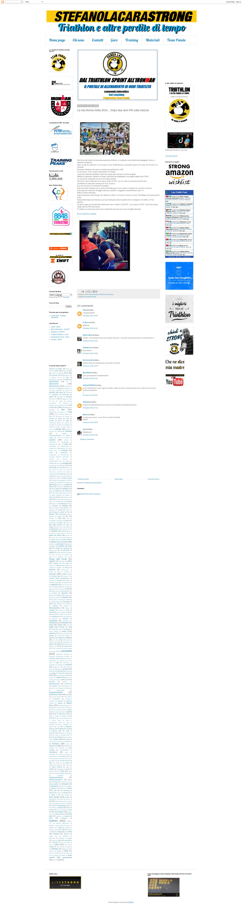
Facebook (55, 505)
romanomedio (53, 741)
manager (67, 595)
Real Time (179, 257)
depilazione (60, 482)
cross (68, 474)
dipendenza (59, 484)
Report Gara (104, 294)
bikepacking (52, 412)
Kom (63, 584)
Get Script (171, 257)
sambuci (51, 748)
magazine (64, 593)
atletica (51, 396)
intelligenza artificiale (55, 567)
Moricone (55, 618)
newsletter (66, 629)
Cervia (59, 431)
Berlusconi (63, 405)
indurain (51, 565)
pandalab (67, 651)
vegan (60, 840)
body (55, 414)
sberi (66, 752)
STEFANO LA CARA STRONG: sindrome (178, 198)
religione (60, 703)
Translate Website (171, 156)
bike (63, 410)
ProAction (69, 688)
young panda (59, 853)
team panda (54, 797)
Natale (51, 627)
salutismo (67, 745)
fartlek (51, 508)
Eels (70, 493)
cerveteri (51, 431)
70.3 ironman (53, 375)
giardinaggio (60, 544)
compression (52, 455)
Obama (68, 633)
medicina (55, 606)
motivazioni (65, 623)
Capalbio (67, 424)
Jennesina (52, 582)
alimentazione (54, 381)
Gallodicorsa (87, 348)
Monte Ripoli (59, 614)
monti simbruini (67, 616)
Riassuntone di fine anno (56, 707)
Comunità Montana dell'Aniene (59, 457)
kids (71, 582)
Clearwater (52, 444)
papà (57, 662)
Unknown (86, 402)
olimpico (69, 638)
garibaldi (54, 531)
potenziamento (54, 684)
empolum (58, 499)
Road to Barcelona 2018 (61, 714)
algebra (67, 379)
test (50, 801)
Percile (68, 667)
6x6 (60, 373)
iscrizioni (51, 580)
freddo (51, 527)
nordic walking (53, 631)
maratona (65, 597)
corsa (51, 467)
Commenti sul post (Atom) (92, 483)
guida (51, 552)
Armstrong (65, 394)
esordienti (69, 501)
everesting (61, 503)
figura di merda (59, 512)
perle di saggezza (54, 669)
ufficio (70, 829)
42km (70, 371)
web (63, 846)
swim (70, 788)
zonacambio (67, 857)
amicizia (52, 392)
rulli (66, 741)
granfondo (66, 550)
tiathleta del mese (60, 803)
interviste (52, 570)
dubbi (50, 491)
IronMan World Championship (59, 578)
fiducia (68, 510)
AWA (53, 399)
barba (61, 401)
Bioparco (62, 412)
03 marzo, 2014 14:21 (90, 378)
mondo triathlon (61, 612)
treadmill (66, 816)
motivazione (53, 623)
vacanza (56, 834)
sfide (50, 763)
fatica (56, 508)
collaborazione (64, 446)
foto (50, 525)
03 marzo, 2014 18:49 (90, 422)
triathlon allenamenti (62, 823)
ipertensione (65, 569)
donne (51, 488)
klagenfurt (54, 584)
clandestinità (65, 442)
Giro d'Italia (56, 548)
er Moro (85, 322)
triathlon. (51, 827)
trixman (67, 827)
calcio (60, 420)
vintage (51, 846)
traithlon (58, 816)
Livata (56, 591)
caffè (67, 418)
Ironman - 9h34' (56, 339)
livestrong (64, 591)
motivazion (66, 620)
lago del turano (53, 589)
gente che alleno (55, 535)
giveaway (66, 548)
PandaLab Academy (62, 654)
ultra (52, 831)
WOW (66, 851)
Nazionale (61, 627)
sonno (67, 769)
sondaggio (60, 769)
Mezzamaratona (94, 294)
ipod (58, 571)
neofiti (70, 627)
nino (84, 429)
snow (70, 765)
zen (50, 855)
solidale (51, 769)
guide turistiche (61, 552)
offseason (52, 637)
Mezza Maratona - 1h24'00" (60, 329)
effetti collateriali (57, 495)
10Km (60, 369)
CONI (67, 461)
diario (68, 482)
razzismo (69, 696)
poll (69, 679)
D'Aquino (51, 478)
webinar (69, 846)
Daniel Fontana (67, 478)
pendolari (68, 665)
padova (51, 644)
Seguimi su (56, 248)
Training (131, 40)
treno (51, 818)
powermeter (68, 684)
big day (65, 407)
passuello (52, 664)
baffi (70, 399)
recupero (60, 701)
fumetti (68, 527)
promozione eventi (55, 694)
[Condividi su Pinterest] (96, 291)
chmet (59, 437)
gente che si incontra (59, 542)
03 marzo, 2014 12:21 (90, 341)
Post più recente (83, 479)
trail (53, 812)
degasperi (62, 480)
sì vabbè (66, 763)
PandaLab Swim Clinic (56, 658)
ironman (52, 574)
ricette (53, 709)
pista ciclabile (60, 675)
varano (70, 838)
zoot (54, 860)
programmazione (56, 692)
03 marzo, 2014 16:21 (90, 395)
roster (61, 741)
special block (53, 771)
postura (65, 681)
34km (64, 371)
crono (51, 474)
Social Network (57, 767)
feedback (52, 510)
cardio (58, 427)
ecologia (67, 491)
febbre (68, 508)
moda (67, 610)
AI (61, 377)
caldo (67, 420)
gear (70, 531)
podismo (59, 677)
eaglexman (58, 491)
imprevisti (62, 561)
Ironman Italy (56, 576)
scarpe (68, 754)
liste (50, 591)
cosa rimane (60, 467)
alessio (60, 379)
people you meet (58, 667)
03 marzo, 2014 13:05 (90, 353)
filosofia (51, 514)
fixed (59, 518)
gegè (52, 533)
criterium (59, 472)
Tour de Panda (61, 809)
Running (110, 294)
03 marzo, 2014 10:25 (90, 316)
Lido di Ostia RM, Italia (89, 296)
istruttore (59, 580)
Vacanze (66, 834)
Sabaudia (52, 745)
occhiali (59, 635)
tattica (58, 792)
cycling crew (59, 476)
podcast (51, 677)
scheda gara (53, 756)
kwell (50, 587)
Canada (67, 422)
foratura (67, 520)
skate (58, 765)
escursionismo (59, 501)
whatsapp (54, 849)
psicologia (69, 694)
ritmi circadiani (55, 712)
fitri (67, 516)
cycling (51, 476)
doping (58, 488)
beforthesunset (53, 405)
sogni (67, 767)
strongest (65, 784)
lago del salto (66, 587)
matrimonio (60, 603)
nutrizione (52, 633)
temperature (52, 799)
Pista (51, 675)
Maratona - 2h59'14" (58, 332)
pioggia (53, 673)
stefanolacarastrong (56, 777)
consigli (65, 463)
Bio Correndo (87, 360)
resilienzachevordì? (64, 705)
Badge (65, 399)
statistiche (60, 775)
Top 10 (60, 807)
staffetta (69, 773)
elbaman (58, 497)
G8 (71, 529)
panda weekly (55, 651)
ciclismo (52, 440)
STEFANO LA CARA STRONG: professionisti (177, 235)
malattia (51, 595)
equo (50, 501)
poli (58, 679)
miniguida (52, 610)
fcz (62, 508)
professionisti (60, 690)
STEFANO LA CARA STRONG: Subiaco (177, 212)
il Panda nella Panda (60, 558)
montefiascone (55, 616)
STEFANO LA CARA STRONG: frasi (178, 223)
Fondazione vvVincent (55, 520)
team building (65, 795)
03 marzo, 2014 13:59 (90, 366)
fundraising (52, 529)
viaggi (68, 842)
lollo (71, 591)
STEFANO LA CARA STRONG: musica (179, 218)
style (62, 786)
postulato (52, 681)
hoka (59, 554)
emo (50, 499)
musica (59, 625)
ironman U (66, 576)
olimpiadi (60, 637)
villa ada (67, 844)
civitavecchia (52, 442)
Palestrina (67, 644)
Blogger (130, 902)
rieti (59, 709)
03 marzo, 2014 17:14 (90, 408)
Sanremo (61, 748)
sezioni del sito (64, 760)
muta (68, 625)
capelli (51, 427)
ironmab (66, 571)
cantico (59, 424)
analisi (61, 392)
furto (66, 529)
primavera (52, 688)
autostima (69, 396)
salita (59, 746)
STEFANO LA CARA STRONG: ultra (178, 247)
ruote (67, 743)
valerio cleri (53, 836)
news (59, 629)
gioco (53, 546)
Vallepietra (52, 838)
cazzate (58, 429)
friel (57, 527)
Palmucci (51, 646)
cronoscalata (59, 474)
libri (67, 589)
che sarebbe (61, 433)
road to (69, 712)
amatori (67, 390)
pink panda (68, 671)
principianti (60, 688)
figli (50, 512)
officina (67, 635)
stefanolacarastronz (56, 780)
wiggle (64, 849)
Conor (58, 463)
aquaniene (55, 394)
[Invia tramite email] (86, 291)
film (68, 512)
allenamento (54, 386)
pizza (68, 675)
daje (58, 478)
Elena (85, 310)
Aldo (67, 377)
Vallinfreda (61, 838)
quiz (53, 696)
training (60, 812)
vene (61, 842)
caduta (60, 418)
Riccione (69, 707)
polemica (51, 679)
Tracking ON (186, 257)
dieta (51, 484)
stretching (55, 782)
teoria (67, 799)
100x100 (51, 369)
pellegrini (60, 664)
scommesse (63, 756)
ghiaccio (51, 544)
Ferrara (60, 510)
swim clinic (56, 790)
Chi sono (78, 40)
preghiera (55, 686)
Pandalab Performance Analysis (59, 656)
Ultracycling (61, 831)
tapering (51, 792)
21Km (86, 294)
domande (66, 486)
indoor (69, 561)
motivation (65, 618)
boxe (50, 416)
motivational (53, 621)
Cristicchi (51, 472)
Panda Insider (56, 648)
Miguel (67, 608)
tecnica (67, 797)
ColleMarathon (61, 448)
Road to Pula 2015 (55, 737)
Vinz (58, 846)
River (63, 712)
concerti (51, 459)
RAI (63, 696)
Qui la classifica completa (86, 214)
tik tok (70, 803)
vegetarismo (68, 840)
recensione (56, 699)
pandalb (67, 658)
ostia (58, 642)
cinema (66, 440)
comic (51, 452)
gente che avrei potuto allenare (61, 539)
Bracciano (59, 416)
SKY (64, 765)
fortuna (61, 522)
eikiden (67, 495)
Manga (51, 597)
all (67, 381)
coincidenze (52, 446)
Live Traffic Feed (179, 192)
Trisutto (59, 827)
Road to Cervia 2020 (61, 718)
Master (85, 415)
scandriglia (52, 754)
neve (53, 629)
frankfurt (59, 525)
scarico (60, 754)
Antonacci (69, 392)
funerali (60, 529)
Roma (56, 739)
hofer (53, 554)
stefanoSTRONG (89, 385)
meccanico (69, 603)
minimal (60, 610)
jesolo (59, 582)
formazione (52, 522)
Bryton (67, 416)
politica (63, 679)
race (58, 696)
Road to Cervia (54, 716)
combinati (64, 450)
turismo (51, 829)
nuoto (64, 631)
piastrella (60, 671)
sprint (62, 773)
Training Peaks (59, 814)
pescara (65, 669)
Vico (50, 844)
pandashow (52, 660)
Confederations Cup (55, 461)
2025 (50, 371)
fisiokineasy (63, 514)
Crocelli (67, 472)
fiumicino (51, 518)
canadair (51, 424)
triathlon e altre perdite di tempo (59, 825)
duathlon (66, 489)
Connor (51, 463)
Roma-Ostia (66, 739)
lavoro (62, 589)
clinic (59, 444)
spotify (56, 773)
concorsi (64, 459)
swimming (66, 790)
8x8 (61, 375)
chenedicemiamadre (55, 435)
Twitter (64, 829)
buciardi (51, 418)
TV (57, 829)
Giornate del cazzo (65, 546)
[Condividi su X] (91, 291)
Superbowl (62, 788)
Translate (66, 297)
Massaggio (66, 601)
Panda (59, 646)
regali (67, 701)
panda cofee (68, 646)
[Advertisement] (118, 459)
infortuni (58, 565)
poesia (68, 677)
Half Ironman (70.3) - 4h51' (60, 337)
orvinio (60, 640)
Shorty (58, 763)
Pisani (60, 673)
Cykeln (68, 476)
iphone (51, 571)
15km (67, 369)
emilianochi (67, 497)
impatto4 (52, 561)
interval (67, 567)
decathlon (54, 480)
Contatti (97, 40)
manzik (58, 597)
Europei (53, 503)
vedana (53, 840)
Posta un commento (87, 439)
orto (54, 640)
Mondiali (51, 612)
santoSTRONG (64, 750)
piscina (67, 673)
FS (62, 527)
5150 (53, 373)
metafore (66, 606)
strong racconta (65, 782)
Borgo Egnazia (64, 414)
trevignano (64, 818)
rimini (63, 709)
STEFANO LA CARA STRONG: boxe (178, 241)
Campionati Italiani (55, 422)
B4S (58, 399)
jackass (67, 580)
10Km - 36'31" (56, 327)
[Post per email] (82, 291)
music (51, 625)
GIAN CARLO (87, 335)
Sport (62, 771)
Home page (57, 40)
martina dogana (55, 601)
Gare (114, 40)
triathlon (53, 820)
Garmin (64, 531)
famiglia (65, 506)
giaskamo (69, 544)
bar (53, 401)
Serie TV (54, 760)
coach (66, 444)
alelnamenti (52, 379)
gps (58, 550)
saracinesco (53, 752)
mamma (58, 595)
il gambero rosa (61, 557)
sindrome (51, 765)
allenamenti (53, 384)
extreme (69, 503)
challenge (68, 431)
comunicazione (64, 455)
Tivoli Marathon (61, 805)
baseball (65, 403)
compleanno (63, 452)
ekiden (51, 497)
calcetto (51, 420)
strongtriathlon (53, 786)
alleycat (60, 388)
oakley (61, 633)
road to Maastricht (60, 728)
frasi (67, 525)
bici (55, 407)
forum (68, 522)
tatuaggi (65, 792)
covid (67, 469)
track (70, 809)
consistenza (52, 465)
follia (68, 518)
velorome (54, 842)
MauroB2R (86, 373)
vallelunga (65, 836)
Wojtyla (59, 851)
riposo (70, 709)
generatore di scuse (63, 533)
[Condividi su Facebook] (94, 291)
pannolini (62, 660)
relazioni (51, 703)
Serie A (70, 758)
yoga (50, 853)
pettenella (52, 671)
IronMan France (67, 574)
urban (70, 832)
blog (70, 412)
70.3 (66, 373)
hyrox (50, 557)
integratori (67, 565)
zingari (56, 855)
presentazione (65, 686)
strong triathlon (54, 784)
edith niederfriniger (60, 493)
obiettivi (51, 635)
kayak (65, 582)
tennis (61, 799)
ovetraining (66, 642)
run (71, 741)
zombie (63, 855)
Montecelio (69, 614)
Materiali (152, 40)
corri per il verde (64, 465)
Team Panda (176, 40)
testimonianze (59, 801)
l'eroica (57, 587)
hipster (70, 552)
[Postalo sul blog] (89, 291)
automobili (60, 396)
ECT (50, 493)
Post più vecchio (153, 479)
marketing (69, 599)
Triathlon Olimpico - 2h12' (60, 334)
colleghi (51, 448)
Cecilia (68, 429)
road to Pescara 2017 (62, 735)
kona (68, 584)
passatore (66, 662)
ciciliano (67, 437)
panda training (67, 648)
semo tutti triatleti (60, 758)
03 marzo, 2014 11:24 (90, 328)
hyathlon (66, 554)
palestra (58, 644)
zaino (68, 853)
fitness (60, 516)
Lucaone (54, 593)
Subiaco (53, 788)
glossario (51, 550)
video (57, 844)
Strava (70, 779)
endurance (67, 499)
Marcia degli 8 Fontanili (56, 599)
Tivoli (52, 805)
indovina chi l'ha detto (61, 563)
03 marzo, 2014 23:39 (90, 435)
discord (59, 486)
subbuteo (69, 786)
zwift (59, 860)
